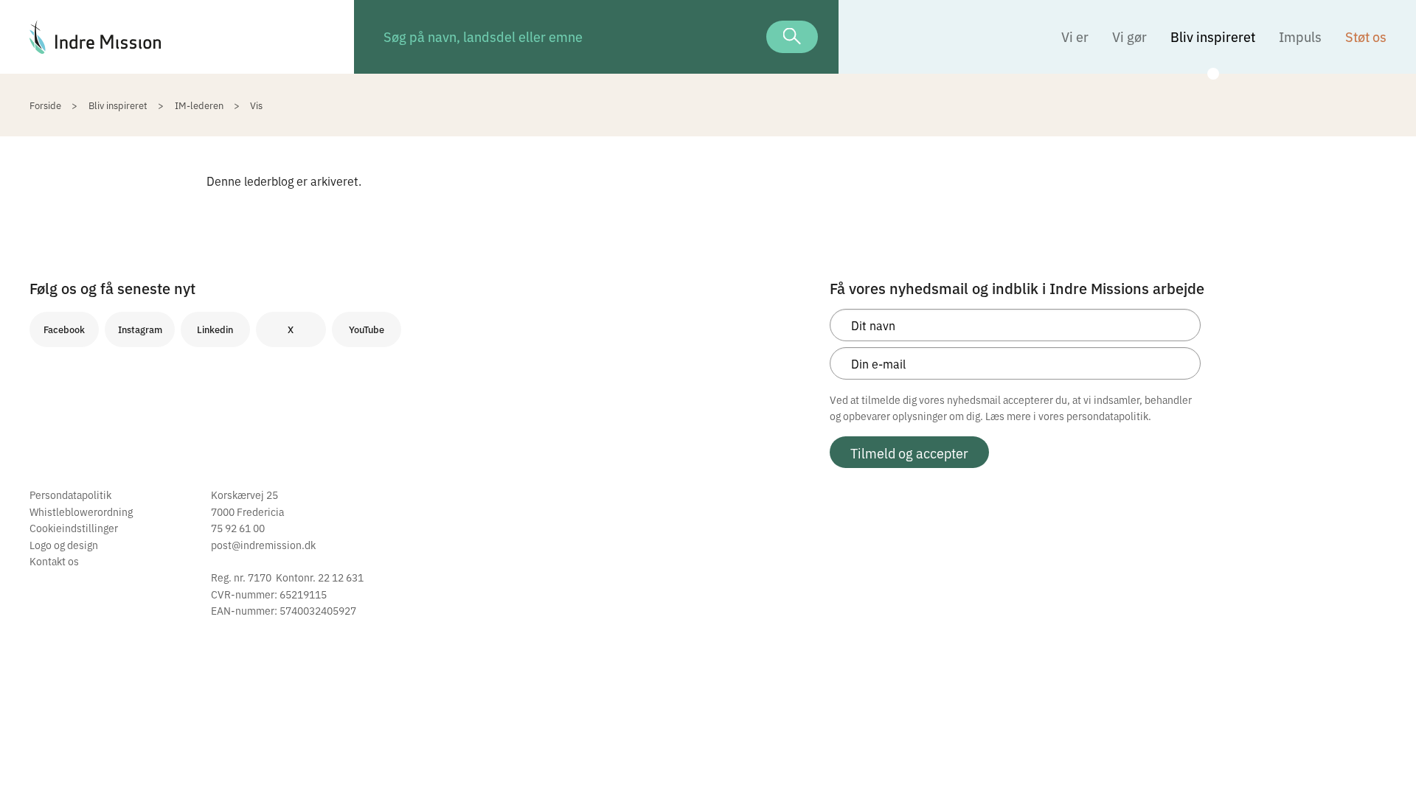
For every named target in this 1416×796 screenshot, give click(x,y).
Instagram (140, 329)
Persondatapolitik (70, 494)
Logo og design (64, 544)
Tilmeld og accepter (909, 452)
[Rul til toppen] (1385, 754)
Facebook (64, 329)
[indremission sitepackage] (177, 37)
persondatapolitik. (1108, 415)
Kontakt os (54, 561)
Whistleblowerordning (81, 511)
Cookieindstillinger (74, 527)
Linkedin (215, 329)
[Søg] (792, 37)
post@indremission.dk (263, 544)
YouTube (366, 329)
